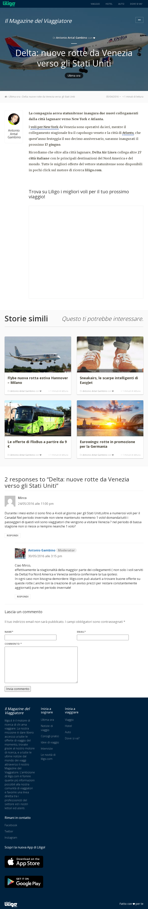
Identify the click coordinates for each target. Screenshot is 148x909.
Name (9, 631)
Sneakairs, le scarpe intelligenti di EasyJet (109, 380)
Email (81, 631)
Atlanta (128, 133)
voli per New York (44, 127)
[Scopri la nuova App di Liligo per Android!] (24, 882)
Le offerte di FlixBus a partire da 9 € (37, 444)
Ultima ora (74, 75)
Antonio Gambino (51, 550)
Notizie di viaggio (47, 728)
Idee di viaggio (50, 742)
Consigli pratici (50, 736)
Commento (13, 643)
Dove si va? (136, 3)
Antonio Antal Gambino (71, 37)
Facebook (11, 825)
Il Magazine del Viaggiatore (38, 20)
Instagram (11, 837)
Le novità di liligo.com (48, 757)
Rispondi (12, 535)
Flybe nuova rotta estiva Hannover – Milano (38, 380)
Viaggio (95, 3)
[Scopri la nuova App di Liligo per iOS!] (24, 862)
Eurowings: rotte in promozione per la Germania (107, 444)
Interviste (47, 748)
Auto (121, 3)
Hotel (109, 3)
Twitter (9, 831)
